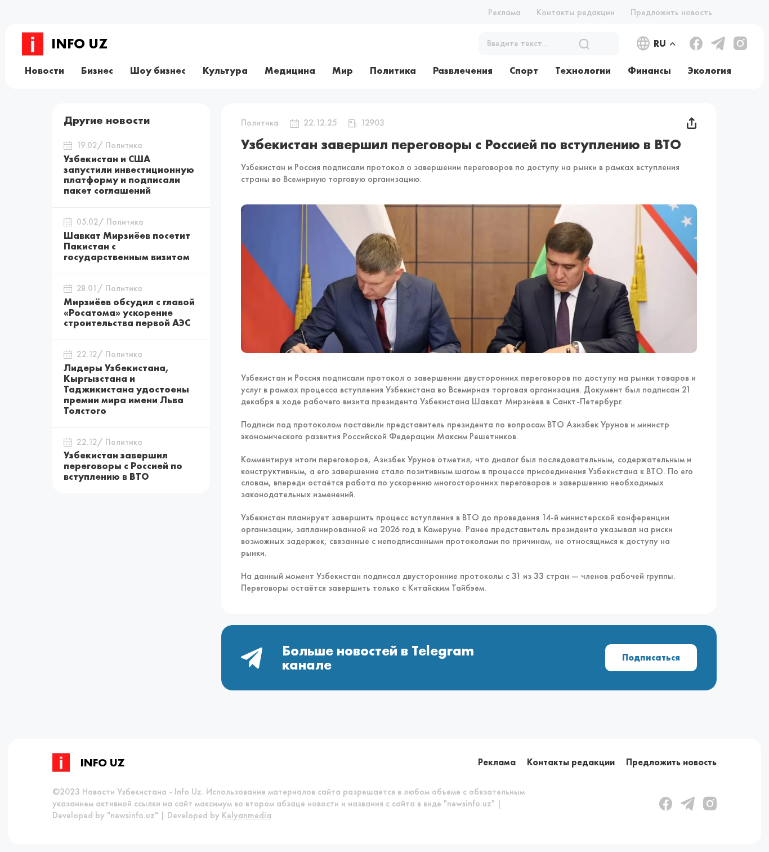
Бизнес (97, 70)
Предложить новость (671, 12)
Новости (44, 70)
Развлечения (463, 70)
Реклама (504, 12)
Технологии (583, 70)
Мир (342, 70)
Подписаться (651, 657)
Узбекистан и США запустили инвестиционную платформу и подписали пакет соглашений (129, 175)
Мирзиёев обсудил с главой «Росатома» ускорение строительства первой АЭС (129, 312)
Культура (225, 70)
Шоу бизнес (158, 70)
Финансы (649, 70)
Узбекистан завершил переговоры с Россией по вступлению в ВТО (123, 466)
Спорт (523, 70)
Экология (709, 70)
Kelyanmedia (246, 815)
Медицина (290, 70)
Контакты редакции (575, 12)
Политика (393, 70)
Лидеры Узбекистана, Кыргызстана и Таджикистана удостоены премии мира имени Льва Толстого (126, 389)
